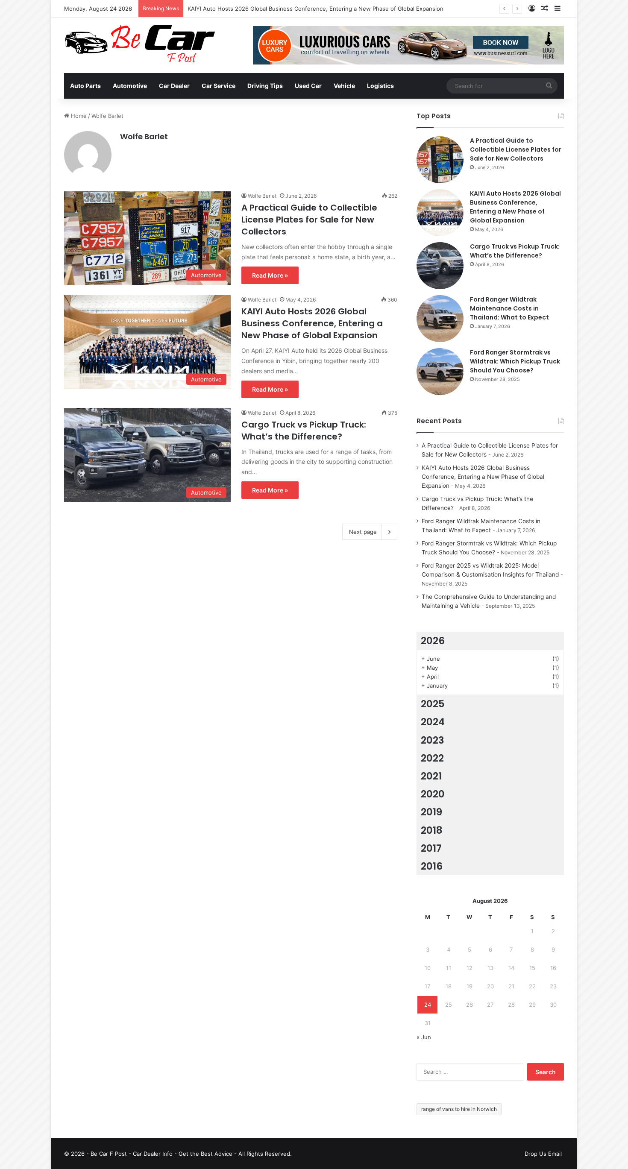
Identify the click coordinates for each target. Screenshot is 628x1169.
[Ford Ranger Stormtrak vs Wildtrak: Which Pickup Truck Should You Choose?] (440, 371)
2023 (432, 740)
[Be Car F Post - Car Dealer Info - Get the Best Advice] (140, 44)
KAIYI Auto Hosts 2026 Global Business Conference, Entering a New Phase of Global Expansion (315, 8)
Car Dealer (174, 85)
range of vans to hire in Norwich (459, 1109)
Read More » (270, 275)
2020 (433, 794)
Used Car (308, 85)
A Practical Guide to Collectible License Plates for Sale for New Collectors (309, 219)
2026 (433, 640)
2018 (432, 830)
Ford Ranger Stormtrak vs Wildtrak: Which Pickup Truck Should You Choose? (515, 361)
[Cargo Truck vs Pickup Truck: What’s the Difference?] (440, 265)
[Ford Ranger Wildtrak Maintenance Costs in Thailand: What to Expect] (440, 318)
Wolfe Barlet (144, 136)
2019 (431, 812)
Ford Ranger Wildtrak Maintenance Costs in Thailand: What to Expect (509, 308)
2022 (432, 758)
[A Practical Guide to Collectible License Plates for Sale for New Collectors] (440, 159)
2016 (432, 866)
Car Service (218, 85)
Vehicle (344, 85)
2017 (431, 848)
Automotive (130, 85)
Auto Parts (85, 85)
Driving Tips (265, 85)
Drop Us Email (543, 1153)
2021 (431, 776)
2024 (433, 722)
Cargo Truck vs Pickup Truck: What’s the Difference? (303, 430)
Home (78, 115)
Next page (363, 531)
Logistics (380, 85)
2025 (433, 704)
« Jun (424, 1037)
